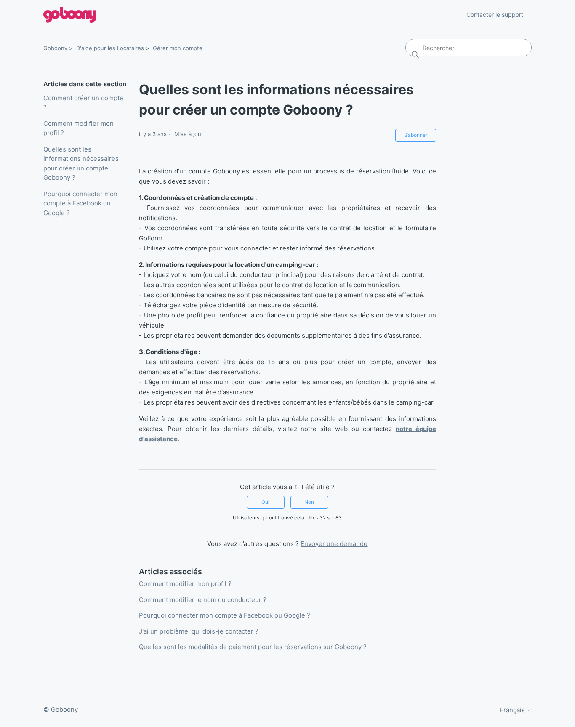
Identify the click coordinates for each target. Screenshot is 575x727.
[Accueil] (69, 15)
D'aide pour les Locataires (110, 48)
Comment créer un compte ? (83, 103)
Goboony (55, 48)
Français (513, 710)
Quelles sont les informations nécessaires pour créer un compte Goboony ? (81, 163)
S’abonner (415, 135)
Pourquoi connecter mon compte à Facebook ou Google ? (80, 203)
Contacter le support (494, 14)
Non (309, 502)
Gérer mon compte (177, 48)
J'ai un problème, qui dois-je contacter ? (198, 631)
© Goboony (60, 710)
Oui (265, 502)
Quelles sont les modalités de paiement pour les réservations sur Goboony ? (253, 647)
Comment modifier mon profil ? (78, 128)
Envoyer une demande (334, 544)
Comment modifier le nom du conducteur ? (202, 600)
